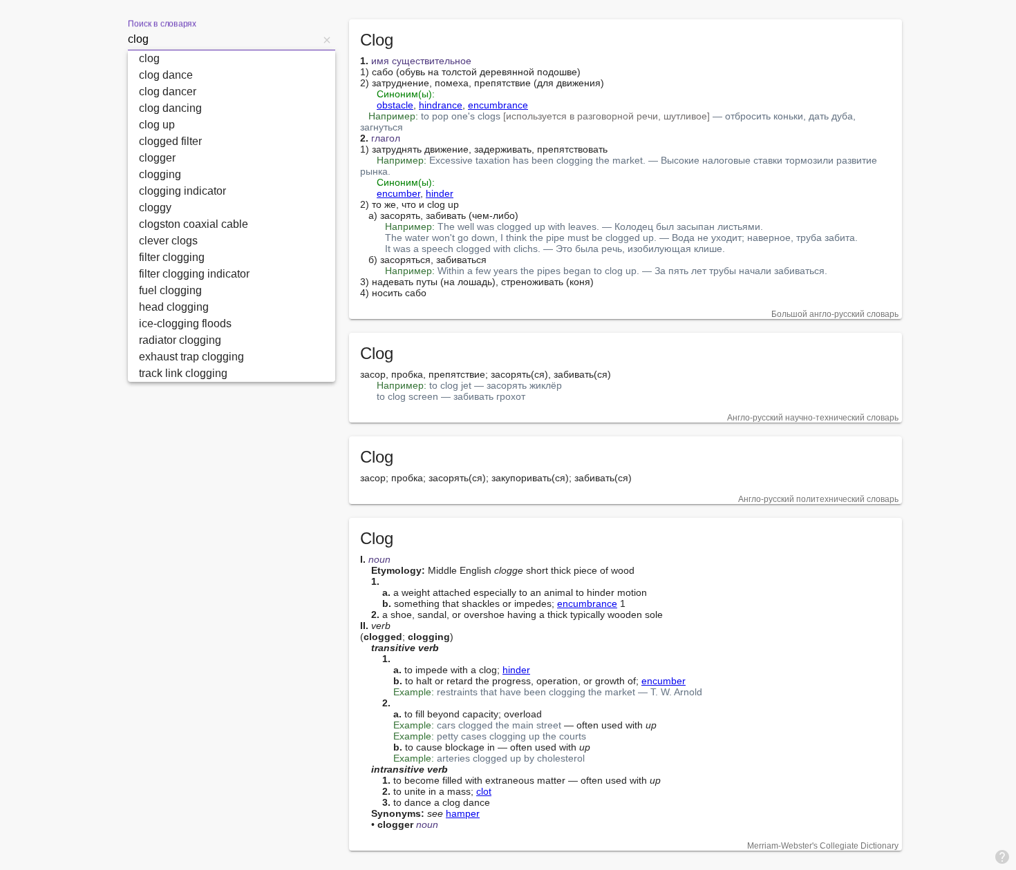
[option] (231, 58)
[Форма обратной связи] (1002, 856)
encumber (398, 193)
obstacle (395, 104)
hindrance (440, 104)
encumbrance (498, 104)
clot (483, 791)
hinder (439, 193)
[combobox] (223, 39)
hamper (463, 813)
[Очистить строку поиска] (327, 39)
